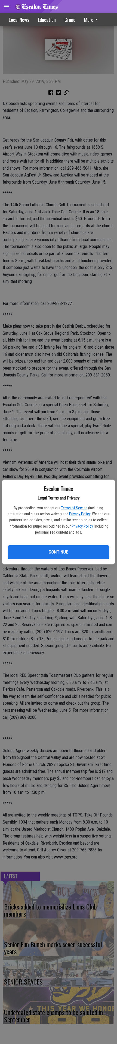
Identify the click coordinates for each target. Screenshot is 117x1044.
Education (47, 19)
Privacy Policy (79, 514)
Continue (58, 552)
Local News (19, 19)
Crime (69, 19)
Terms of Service (74, 508)
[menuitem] (92, 19)
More (88, 19)
